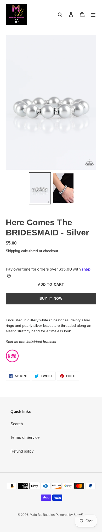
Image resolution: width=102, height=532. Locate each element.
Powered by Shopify (70, 515)
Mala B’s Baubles (42, 515)
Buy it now (51, 299)
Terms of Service (24, 437)
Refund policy (22, 451)
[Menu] (93, 14)
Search (16, 424)
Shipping (13, 251)
